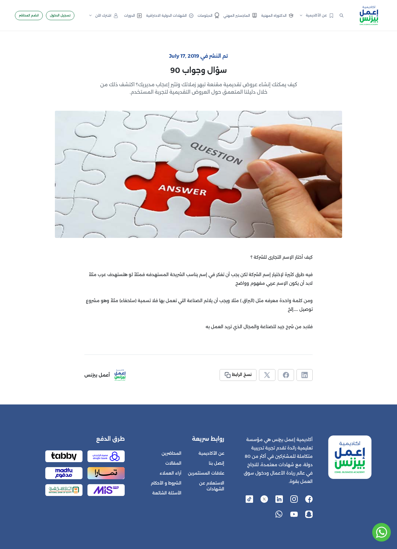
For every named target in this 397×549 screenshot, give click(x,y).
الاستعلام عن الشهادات (211, 486)
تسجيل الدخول (60, 15)
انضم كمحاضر (29, 15)
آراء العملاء (170, 473)
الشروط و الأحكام (166, 483)
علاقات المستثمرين (206, 473)
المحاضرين (171, 453)
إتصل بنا (216, 463)
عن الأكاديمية (211, 453)
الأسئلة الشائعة (166, 493)
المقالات (173, 463)
